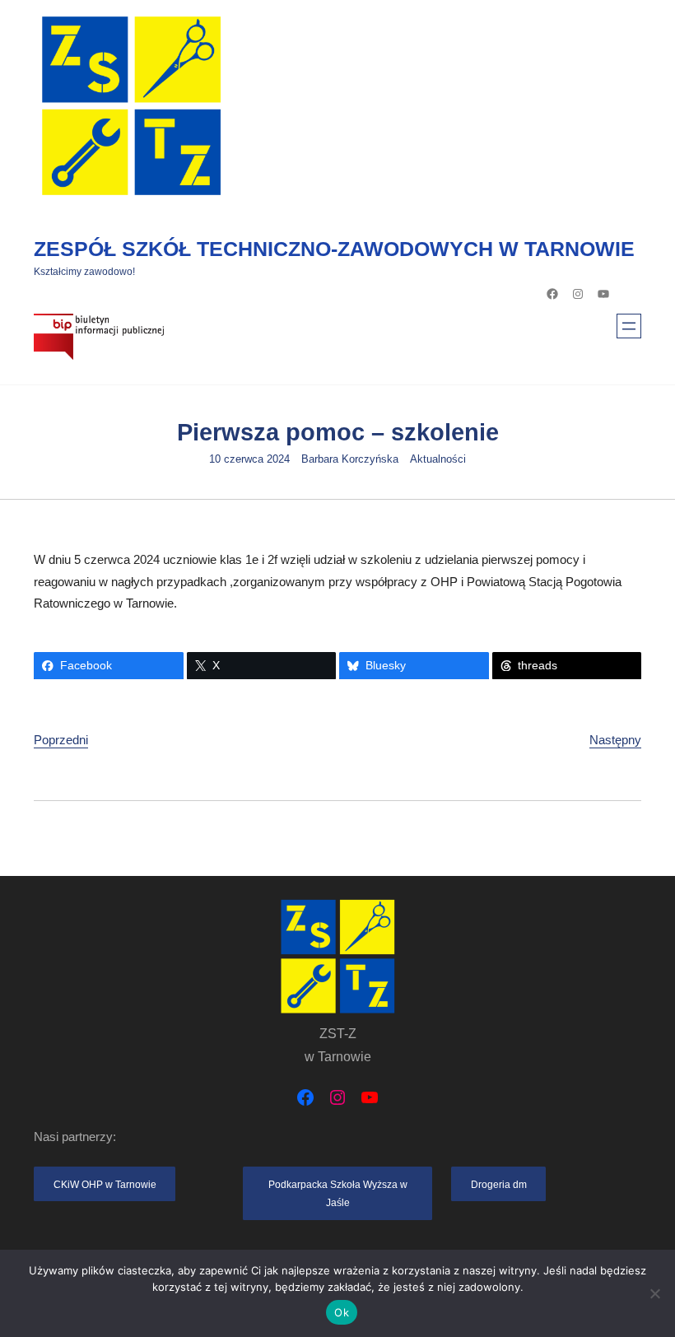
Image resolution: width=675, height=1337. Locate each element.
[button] (104, 1184)
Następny (615, 740)
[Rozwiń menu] (629, 326)
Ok (341, 1312)
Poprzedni (61, 740)
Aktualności (438, 459)
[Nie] (654, 1293)
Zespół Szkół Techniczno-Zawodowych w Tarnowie (334, 248)
